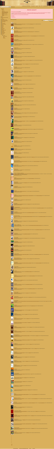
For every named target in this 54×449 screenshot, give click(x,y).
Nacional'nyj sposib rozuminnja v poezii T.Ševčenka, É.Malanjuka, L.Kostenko (22, 348)
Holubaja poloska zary (16, 182)
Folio (23, 52)
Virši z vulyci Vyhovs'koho (17, 137)
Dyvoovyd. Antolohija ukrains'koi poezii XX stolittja (19, 178)
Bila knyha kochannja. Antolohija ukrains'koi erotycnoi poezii (20, 161)
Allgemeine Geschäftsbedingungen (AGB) (23, 448)
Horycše (15, 56)
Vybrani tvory (15, 141)
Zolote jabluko (15, 149)
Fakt (22, 48)
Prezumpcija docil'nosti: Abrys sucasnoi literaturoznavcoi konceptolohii (21, 229)
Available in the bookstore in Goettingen (4, 15)
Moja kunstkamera (16, 88)
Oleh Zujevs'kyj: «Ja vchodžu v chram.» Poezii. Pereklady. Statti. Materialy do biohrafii (23, 216)
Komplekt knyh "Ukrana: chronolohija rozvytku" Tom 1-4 (20, 191)
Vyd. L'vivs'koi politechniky (35, 394)
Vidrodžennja (32, 415)
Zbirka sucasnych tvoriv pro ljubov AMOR (18, 297)
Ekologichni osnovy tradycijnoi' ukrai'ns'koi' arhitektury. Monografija (21, 394)
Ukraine (2, 27)
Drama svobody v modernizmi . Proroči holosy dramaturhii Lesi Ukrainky (21, 335)
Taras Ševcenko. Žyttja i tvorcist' (17, 271)
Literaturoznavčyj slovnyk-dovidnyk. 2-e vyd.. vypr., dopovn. (20, 322)
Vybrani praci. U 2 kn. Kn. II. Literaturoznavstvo (19, 288)
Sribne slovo (24, 88)
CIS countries (3, 28)
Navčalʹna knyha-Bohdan (36, 161)
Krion (30, 191)
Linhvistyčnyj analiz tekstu (17, 365)
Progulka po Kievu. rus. (16, 385)
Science (2, 26)
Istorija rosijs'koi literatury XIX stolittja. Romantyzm (19, 60)
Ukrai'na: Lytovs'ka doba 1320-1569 (18, 381)
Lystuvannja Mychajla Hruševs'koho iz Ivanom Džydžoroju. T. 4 (20, 411)
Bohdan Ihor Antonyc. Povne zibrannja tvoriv (19, 44)
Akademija (30, 60)
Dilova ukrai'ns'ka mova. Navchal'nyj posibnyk (19, 398)
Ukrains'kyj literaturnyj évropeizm (17, 361)
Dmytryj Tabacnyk (16, 52)
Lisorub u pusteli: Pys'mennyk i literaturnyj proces (19, 344)
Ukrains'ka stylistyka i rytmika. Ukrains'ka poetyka (19, 428)
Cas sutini (15, 48)
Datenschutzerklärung (15, 448)
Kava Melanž (15, 67)
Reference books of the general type (5, 17)
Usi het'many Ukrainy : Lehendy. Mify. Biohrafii (19, 133)
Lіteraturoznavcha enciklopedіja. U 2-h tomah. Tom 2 (19, 331)
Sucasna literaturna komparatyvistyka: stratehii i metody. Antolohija (21, 254)
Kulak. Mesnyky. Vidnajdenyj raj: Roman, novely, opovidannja (20, 415)
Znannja (31, 258)
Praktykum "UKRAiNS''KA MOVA (17, 225)
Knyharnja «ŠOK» (16, 71)
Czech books (3, 33)
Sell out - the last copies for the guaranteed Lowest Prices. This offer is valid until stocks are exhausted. (5, 13)
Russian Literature (3, 21)
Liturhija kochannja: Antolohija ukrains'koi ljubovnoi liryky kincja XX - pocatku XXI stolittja (23, 195)
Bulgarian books (3, 32)
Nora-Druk (23, 267)
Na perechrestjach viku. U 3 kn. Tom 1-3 (18, 212)
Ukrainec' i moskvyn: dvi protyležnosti (18, 432)
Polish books (3, 31)
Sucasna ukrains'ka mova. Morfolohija (18, 258)
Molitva (15, 92)
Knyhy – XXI (25, 40)
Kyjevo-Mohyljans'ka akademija (30, 212)
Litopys (33, 44)
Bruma (15, 165)
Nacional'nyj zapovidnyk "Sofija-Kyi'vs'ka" (18, 377)
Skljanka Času (23, 165)
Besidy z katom (15, 40)
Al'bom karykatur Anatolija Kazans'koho (18, 31)
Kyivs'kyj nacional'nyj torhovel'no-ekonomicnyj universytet (35, 225)
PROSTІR (37, 411)
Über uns (30, 448)
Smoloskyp (23, 141)
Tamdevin (15, 267)
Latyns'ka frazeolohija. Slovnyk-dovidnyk (18, 318)
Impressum (34, 448)
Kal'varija (25, 71)
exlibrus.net (19, 11)
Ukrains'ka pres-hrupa (30, 31)
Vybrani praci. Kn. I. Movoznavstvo (17, 284)
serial (2, 16)
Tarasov (22, 149)
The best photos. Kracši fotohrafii (17, 116)
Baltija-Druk (25, 377)
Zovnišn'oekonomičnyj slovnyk (17, 314)
